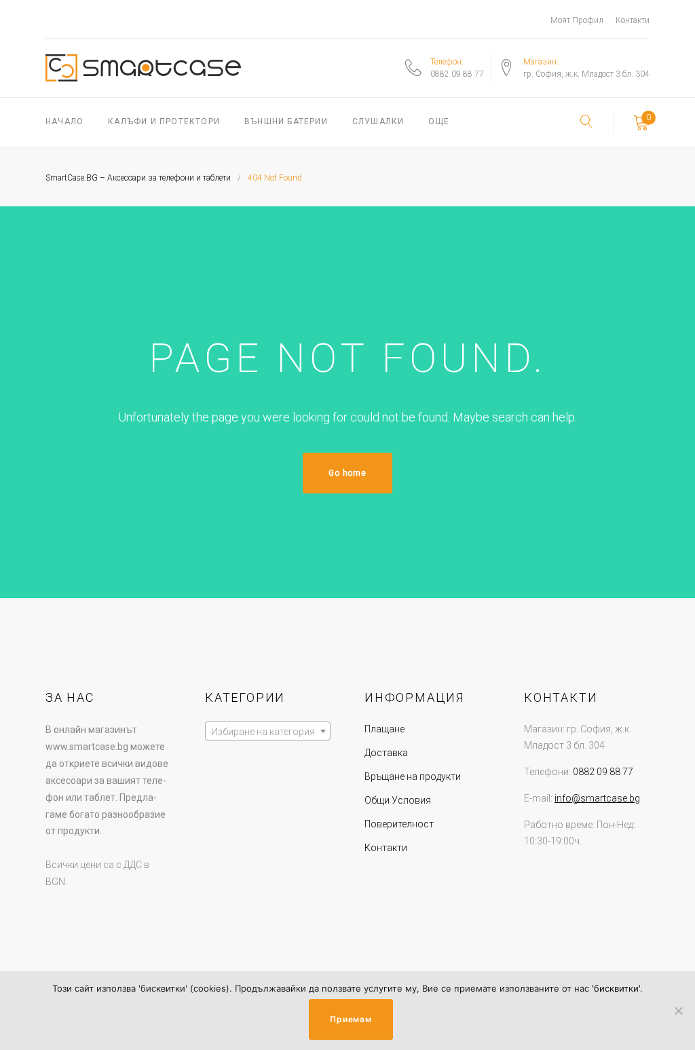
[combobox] (268, 730)
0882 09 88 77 (457, 74)
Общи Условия (397, 800)
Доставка (386, 752)
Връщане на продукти (412, 776)
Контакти (633, 20)
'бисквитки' (616, 988)
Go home (347, 473)
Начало (64, 121)
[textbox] (268, 731)
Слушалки (378, 121)
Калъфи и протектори (164, 121)
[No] (678, 1010)
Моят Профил (576, 20)
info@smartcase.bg (597, 798)
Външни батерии (286, 121)
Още (438, 121)
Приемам (350, 1019)
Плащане (384, 729)
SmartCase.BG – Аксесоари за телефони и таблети (138, 178)
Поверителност (399, 824)
